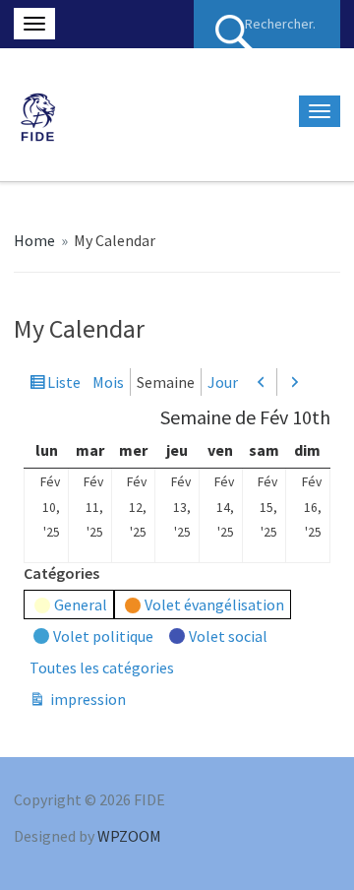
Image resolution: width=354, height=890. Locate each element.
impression (86, 700)
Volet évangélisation (214, 604)
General (80, 604)
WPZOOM (129, 836)
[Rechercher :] (267, 24)
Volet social (228, 636)
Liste (64, 384)
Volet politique (103, 636)
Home (34, 240)
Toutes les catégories (102, 667)
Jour (222, 382)
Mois (108, 382)
